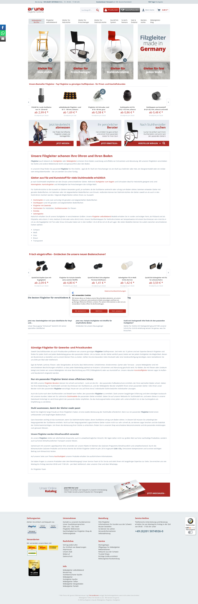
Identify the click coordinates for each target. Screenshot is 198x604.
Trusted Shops (104, 554)
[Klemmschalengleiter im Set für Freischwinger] (127, 266)
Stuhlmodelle (72, 396)
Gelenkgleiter (38, 214)
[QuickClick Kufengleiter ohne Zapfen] (70, 266)
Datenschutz (68, 556)
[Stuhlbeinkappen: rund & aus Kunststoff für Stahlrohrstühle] (70, 95)
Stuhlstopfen (38, 200)
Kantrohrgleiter (48, 184)
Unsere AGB (67, 552)
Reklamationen (104, 549)
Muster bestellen (104, 526)
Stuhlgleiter (57, 161)
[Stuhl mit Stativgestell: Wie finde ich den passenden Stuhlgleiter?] (147, 309)
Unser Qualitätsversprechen (74, 524)
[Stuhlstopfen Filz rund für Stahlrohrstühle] (41, 95)
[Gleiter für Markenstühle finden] (146, 133)
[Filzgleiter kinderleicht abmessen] (51, 133)
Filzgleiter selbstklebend (101, 216)
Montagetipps (103, 545)
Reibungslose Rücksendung (109, 559)
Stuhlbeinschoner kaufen (72, 575)
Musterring (67, 572)
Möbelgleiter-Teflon (70, 581)
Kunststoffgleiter (140, 370)
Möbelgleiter (71, 161)
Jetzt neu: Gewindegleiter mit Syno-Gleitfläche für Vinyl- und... (50, 322)
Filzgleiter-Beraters (52, 383)
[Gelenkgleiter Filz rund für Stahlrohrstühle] (41, 266)
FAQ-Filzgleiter (104, 522)
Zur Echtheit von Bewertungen (74, 547)
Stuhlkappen (38, 203)
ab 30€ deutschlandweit (114, 2)
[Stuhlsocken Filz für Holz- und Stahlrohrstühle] (127, 95)
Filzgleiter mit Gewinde (42, 205)
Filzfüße (36, 211)
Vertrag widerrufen (70, 545)
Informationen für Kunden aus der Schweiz (115, 524)
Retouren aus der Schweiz (108, 552)
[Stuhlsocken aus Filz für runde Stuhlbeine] (156, 95)
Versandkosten (94, 595)
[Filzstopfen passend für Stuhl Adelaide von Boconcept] (99, 266)
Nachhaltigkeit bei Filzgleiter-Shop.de (77, 531)
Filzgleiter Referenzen (71, 529)
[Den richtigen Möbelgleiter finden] (99, 133)
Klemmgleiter (36, 184)
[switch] (190, 532)
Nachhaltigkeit (59, 456)
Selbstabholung (104, 533)
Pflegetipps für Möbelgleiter (109, 547)
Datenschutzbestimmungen (115, 291)
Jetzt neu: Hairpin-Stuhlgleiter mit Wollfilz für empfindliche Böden (94, 322)
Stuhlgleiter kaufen (70, 579)
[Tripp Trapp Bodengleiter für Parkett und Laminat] (156, 266)
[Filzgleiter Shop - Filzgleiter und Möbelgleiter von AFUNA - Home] (36, 10)
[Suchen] (97, 10)
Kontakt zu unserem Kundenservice (76, 522)
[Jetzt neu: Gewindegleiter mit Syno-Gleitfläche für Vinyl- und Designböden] (51, 309)
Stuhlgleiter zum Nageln (105, 182)
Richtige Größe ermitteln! (108, 556)
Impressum (67, 549)
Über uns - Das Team (71, 526)
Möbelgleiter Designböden (73, 584)
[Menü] (194, 518)
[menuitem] (90, 10)
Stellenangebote (69, 533)
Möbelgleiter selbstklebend (73, 570)
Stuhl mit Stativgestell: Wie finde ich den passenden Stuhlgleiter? (144, 322)
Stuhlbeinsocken (61, 208)
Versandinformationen (107, 531)
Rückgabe (155, 2)
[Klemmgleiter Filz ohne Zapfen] (99, 95)
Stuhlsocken (38, 208)
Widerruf (66, 554)
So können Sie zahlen (106, 529)
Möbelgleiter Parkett (70, 586)
